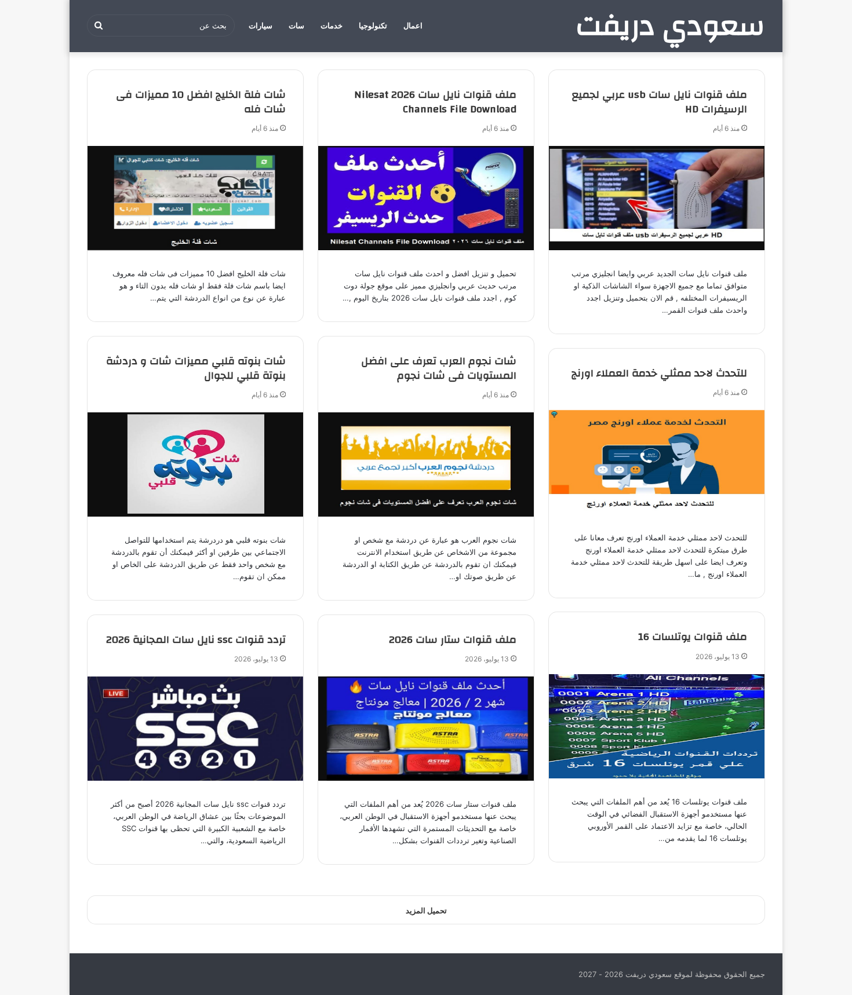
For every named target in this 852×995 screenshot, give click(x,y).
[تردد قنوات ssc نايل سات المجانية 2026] (195, 728)
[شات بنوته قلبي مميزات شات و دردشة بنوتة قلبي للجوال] (195, 464)
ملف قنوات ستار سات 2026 (452, 639)
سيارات (260, 25)
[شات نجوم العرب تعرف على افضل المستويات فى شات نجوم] (426, 464)
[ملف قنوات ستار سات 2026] (426, 728)
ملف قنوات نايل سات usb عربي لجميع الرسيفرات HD (659, 102)
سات (296, 25)
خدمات (332, 25)
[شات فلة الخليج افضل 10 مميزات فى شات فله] (195, 198)
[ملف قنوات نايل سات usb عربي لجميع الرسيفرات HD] (656, 198)
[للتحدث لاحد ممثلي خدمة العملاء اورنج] (656, 462)
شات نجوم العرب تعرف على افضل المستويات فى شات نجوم (438, 368)
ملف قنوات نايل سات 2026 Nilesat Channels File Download (435, 102)
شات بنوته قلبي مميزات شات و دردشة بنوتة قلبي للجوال (196, 368)
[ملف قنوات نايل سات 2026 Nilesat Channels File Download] (426, 198)
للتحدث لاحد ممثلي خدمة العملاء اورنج (659, 373)
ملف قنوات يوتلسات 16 (692, 636)
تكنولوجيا (373, 25)
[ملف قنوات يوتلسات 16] (656, 726)
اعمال (413, 25)
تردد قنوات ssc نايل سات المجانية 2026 (196, 639)
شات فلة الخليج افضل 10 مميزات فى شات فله (201, 102)
